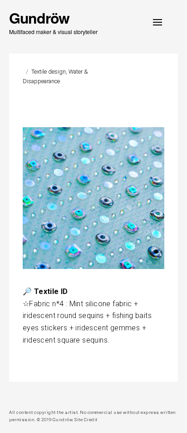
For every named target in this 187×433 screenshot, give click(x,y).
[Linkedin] (24, 395)
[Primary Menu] (157, 22)
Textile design (48, 71)
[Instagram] (12, 395)
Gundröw (39, 17)
